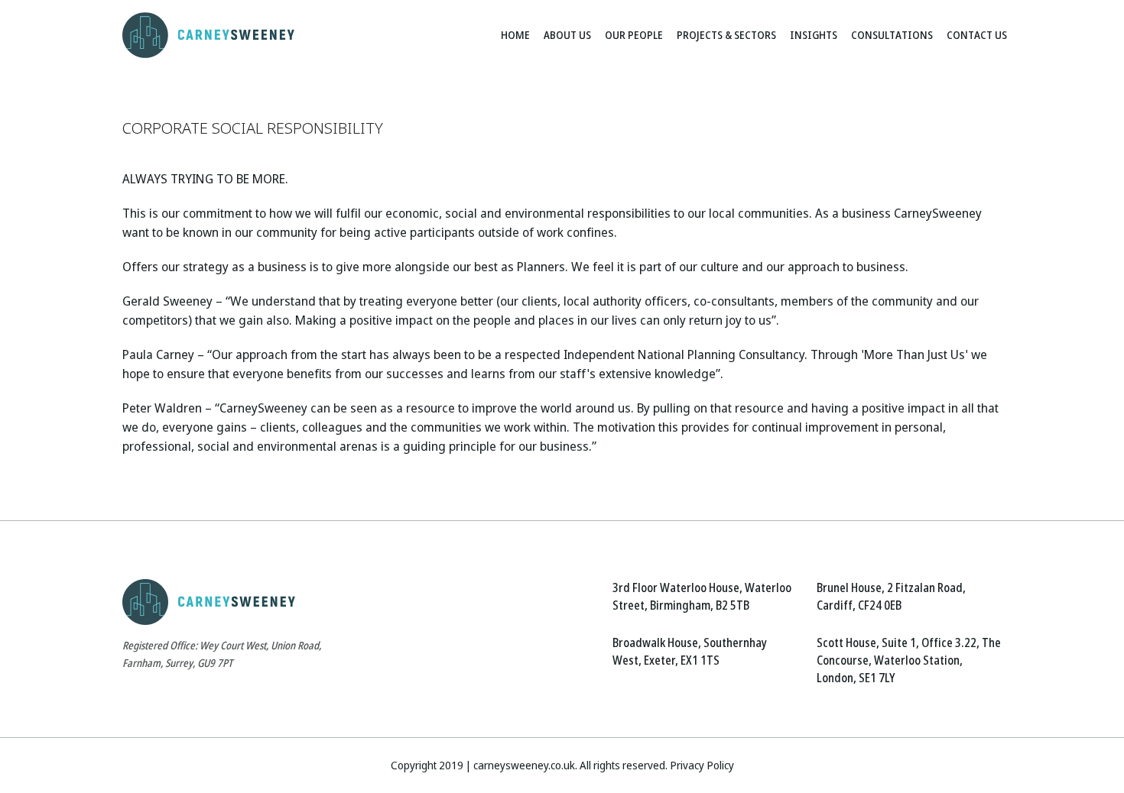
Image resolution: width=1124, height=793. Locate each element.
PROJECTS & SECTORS (726, 35)
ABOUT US (567, 35)
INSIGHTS (813, 35)
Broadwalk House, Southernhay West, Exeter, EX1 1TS (689, 651)
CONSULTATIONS (892, 35)
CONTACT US (977, 35)
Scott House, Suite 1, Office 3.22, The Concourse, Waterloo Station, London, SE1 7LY (909, 660)
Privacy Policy (702, 765)
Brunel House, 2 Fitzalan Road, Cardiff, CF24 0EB (891, 596)
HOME (515, 35)
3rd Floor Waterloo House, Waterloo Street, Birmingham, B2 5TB (701, 596)
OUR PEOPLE (634, 35)
